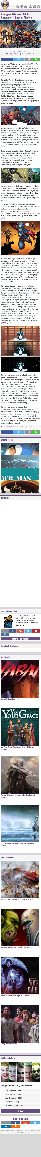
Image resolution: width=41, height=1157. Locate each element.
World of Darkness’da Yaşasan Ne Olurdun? (16, 995)
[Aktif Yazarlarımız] (30, 6)
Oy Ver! (20, 1111)
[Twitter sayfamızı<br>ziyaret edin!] (35, 1122)
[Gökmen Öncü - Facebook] (13, 631)
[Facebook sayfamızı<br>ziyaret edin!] (15, 1122)
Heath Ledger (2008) (13, 1094)
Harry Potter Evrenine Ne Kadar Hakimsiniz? (17, 899)
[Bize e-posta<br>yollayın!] (6, 1122)
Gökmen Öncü (20, 51)
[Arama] (18, 6)
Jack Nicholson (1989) (13, 1098)
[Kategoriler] (26, 6)
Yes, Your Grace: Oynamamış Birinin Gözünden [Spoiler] (17, 748)
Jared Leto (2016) (12, 1102)
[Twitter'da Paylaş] (18, 59)
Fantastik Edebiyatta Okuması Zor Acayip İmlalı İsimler (18, 796)
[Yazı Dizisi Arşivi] (34, 6)
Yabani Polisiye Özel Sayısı (10, 699)
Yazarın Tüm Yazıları (20, 638)
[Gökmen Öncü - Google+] (20, 631)
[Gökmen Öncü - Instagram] (5, 634)
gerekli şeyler (16, 427)
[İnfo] (39, 6)
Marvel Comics (27, 427)
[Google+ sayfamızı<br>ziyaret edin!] (25, 1122)
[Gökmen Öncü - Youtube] (36, 631)
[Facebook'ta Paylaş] (7, 59)
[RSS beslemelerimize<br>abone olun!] (15, 1126)
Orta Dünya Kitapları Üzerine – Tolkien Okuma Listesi (17, 844)
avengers (6, 427)
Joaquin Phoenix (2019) (14, 1106)
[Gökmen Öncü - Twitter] (28, 631)
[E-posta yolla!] (28, 59)
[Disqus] (20, 526)
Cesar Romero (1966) (13, 1090)
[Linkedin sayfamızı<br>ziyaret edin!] (6, 1126)
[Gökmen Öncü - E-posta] (5, 631)
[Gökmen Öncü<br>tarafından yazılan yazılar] (8, 615)
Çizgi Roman (13, 54)
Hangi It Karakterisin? (9, 1043)
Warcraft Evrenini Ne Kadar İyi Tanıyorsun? (16, 947)
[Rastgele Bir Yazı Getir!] (22, 6)
